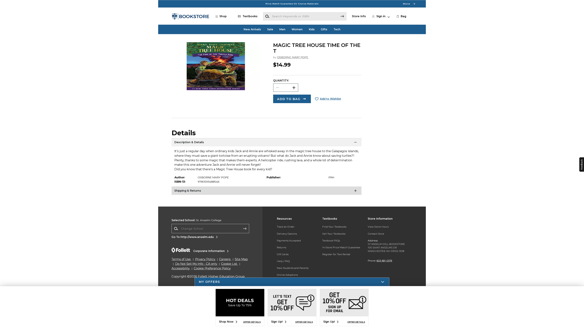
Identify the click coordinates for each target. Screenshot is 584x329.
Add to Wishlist (330, 98)
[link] (401, 16)
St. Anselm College (196, 220)
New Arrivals (252, 29)
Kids (312, 29)
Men (282, 29)
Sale (270, 29)
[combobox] (210, 228)
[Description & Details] (267, 142)
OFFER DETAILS (252, 322)
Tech (337, 29)
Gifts (324, 29)
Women (297, 29)
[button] (292, 3)
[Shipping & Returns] (267, 190)
